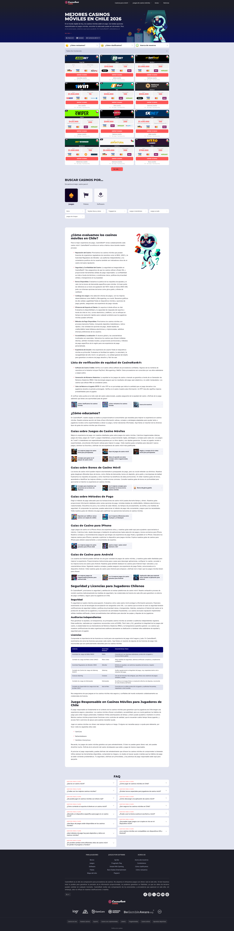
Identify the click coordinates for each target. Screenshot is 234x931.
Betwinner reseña (81, 162)
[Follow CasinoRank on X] (154, 894)
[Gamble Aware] (139, 911)
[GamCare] (98, 911)
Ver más (115, 169)
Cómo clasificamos (141, 866)
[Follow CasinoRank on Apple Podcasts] (167, 894)
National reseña (152, 105)
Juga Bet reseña (82, 78)
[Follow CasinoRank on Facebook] (145, 894)
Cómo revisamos (141, 870)
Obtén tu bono (82, 75)
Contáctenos (141, 863)
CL (67, 894)
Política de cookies (117, 928)
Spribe (116, 860)
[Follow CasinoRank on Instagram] (149, 894)
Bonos (92, 860)
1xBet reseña (152, 134)
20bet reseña (117, 78)
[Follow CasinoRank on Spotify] (163, 894)
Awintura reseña (117, 162)
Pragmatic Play (116, 863)
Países (92, 870)
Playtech (117, 873)
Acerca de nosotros (141, 860)
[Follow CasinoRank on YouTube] (158, 894)
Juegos (92, 863)
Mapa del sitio (92, 873)
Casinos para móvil (121, 3)
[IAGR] (76, 911)
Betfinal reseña (152, 78)
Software (92, 866)
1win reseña (82, 105)
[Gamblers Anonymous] (85, 911)
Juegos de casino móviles (141, 3)
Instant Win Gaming (117, 866)
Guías (157, 3)
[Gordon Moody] (114, 911)
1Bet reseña (117, 105)
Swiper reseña (81, 134)
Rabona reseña (117, 134)
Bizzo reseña (152, 162)
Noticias (166, 3)
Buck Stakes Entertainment (116, 870)
